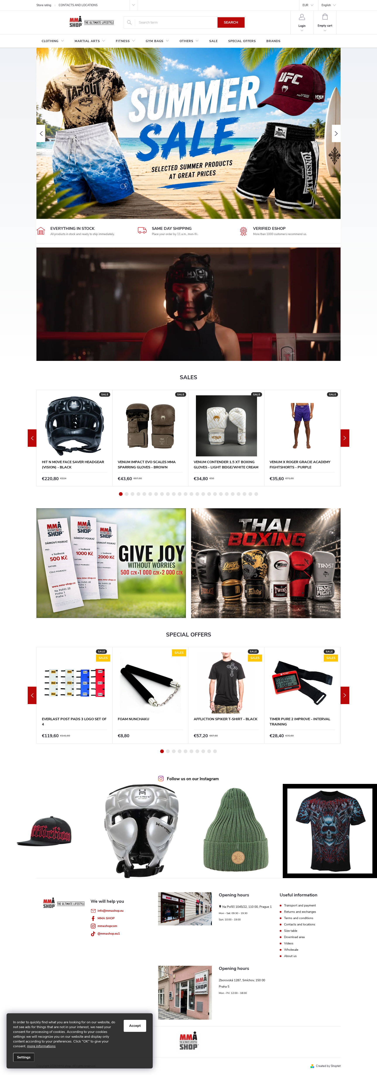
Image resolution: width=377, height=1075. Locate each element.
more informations (41, 1046)
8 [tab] (162, 494)
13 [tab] (191, 494)
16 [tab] (209, 494)
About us (290, 956)
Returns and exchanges (300, 912)
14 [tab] (197, 494)
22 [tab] (244, 494)
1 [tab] (121, 494)
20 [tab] (233, 494)
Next (345, 438)
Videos (288, 943)
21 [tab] (238, 494)
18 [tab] (221, 494)
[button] (40, 133)
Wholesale (291, 950)
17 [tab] (215, 494)
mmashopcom (107, 926)
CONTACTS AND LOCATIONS (78, 5)
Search (231, 22)
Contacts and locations (299, 924)
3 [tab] (132, 494)
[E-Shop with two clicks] (188, 1041)
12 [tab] (185, 494)
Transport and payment (300, 905)
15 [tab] (203, 494)
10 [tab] (174, 494)
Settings (24, 1057)
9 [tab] (168, 494)
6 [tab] (150, 494)
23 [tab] (250, 494)
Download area (294, 937)
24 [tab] (256, 494)
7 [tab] (156, 494)
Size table (290, 931)
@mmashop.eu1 (109, 934)
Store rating (43, 5)
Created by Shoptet (328, 1066)
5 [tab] (144, 494)
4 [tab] (138, 494)
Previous (32, 438)
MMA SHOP (106, 918)
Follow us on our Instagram (193, 779)
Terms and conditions (298, 918)
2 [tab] (127, 494)
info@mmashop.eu (110, 911)
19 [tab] (227, 494)
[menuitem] (52, 41)
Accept (135, 1025)
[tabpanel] (75, 438)
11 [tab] (180, 494)
